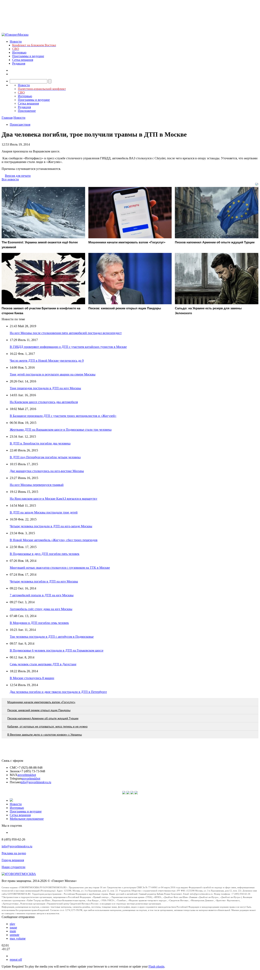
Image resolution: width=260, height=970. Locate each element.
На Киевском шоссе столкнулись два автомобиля (44, 402)
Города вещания (13, 860)
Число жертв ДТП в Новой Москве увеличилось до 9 (47, 360)
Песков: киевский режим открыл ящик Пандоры (38, 710)
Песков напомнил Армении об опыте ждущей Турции (42, 718)
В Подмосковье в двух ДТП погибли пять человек (44, 554)
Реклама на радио (14, 853)
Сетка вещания (22, 60)
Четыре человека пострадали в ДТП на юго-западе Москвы (51, 526)
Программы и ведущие (28, 56)
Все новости (10, 179)
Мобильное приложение (27, 818)
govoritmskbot (26, 775)
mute (13, 931)
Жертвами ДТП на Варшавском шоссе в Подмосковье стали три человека (61, 429)
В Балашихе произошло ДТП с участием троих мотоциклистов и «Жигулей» (63, 416)
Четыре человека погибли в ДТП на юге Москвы (44, 581)
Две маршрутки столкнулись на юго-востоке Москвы (47, 471)
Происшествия (20, 124)
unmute (14, 935)
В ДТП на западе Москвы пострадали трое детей (44, 512)
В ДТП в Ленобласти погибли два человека (40, 443)
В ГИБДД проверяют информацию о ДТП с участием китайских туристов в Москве (68, 347)
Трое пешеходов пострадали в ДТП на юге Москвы (45, 388)
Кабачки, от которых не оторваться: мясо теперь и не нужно (47, 726)
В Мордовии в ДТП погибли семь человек (39, 623)
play (12, 924)
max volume (18, 938)
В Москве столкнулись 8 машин (32, 678)
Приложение (27, 110)
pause (13, 927)
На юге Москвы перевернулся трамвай (37, 485)
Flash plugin (156, 966)
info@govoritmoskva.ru (36, 782)
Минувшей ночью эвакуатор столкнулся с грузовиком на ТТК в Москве (60, 567)
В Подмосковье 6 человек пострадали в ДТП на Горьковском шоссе (56, 650)
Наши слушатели (13, 867)
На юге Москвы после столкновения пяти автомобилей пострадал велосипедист (66, 333)
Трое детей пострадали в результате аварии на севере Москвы (52, 374)
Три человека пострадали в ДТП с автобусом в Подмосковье (52, 636)
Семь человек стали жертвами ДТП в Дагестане (43, 664)
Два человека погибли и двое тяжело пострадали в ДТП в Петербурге (58, 692)
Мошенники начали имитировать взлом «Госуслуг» (41, 702)
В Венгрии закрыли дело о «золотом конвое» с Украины (44, 734)
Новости (16, 41)
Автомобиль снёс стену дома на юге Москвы (41, 609)
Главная (7, 117)
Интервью (19, 52)
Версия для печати (18, 175)
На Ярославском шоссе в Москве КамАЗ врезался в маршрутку (53, 498)
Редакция (18, 63)
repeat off (16, 959)
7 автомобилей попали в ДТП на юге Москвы (42, 595)
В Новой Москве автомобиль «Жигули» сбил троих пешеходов (54, 540)
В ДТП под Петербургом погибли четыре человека (45, 457)
